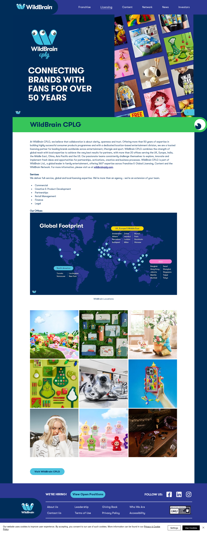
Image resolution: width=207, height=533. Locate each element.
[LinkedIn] (178, 494)
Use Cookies (191, 527)
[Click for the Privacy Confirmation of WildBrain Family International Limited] (180, 514)
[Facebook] (169, 494)
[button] (127, 7)
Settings (174, 527)
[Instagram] (188, 494)
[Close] (203, 528)
